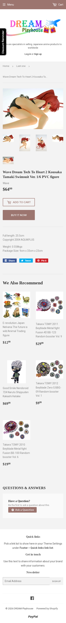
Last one (20, 66)
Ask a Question (24, 509)
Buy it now (19, 215)
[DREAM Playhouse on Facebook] (32, 598)
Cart (60, 4)
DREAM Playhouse (23, 608)
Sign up (38, 54)
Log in (28, 54)
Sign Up (56, 581)
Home (6, 66)
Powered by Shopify (47, 608)
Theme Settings (52, 543)
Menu (10, 4)
